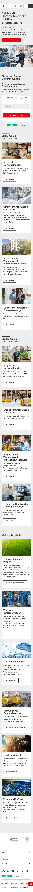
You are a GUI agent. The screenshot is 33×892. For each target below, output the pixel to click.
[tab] (24, 98)
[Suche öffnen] (26, 6)
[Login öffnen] (21, 6)
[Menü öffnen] (30, 6)
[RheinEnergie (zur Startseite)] (2, 6)
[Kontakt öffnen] (16, 6)
